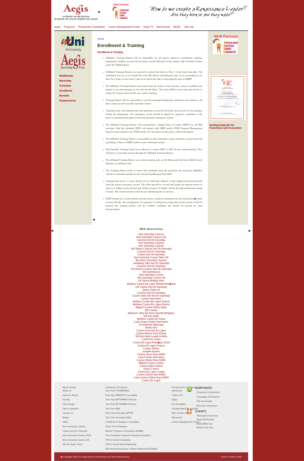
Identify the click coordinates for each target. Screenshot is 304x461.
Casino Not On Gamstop (151, 254)
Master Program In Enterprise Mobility (124, 431)
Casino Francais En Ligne (151, 330)
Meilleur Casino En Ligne (151, 318)
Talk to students (70, 408)
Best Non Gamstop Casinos (151, 260)
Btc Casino (151, 310)
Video (65, 422)
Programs (69, 26)
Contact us (67, 413)
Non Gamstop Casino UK (151, 277)
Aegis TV (148, 26)
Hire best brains (204, 401)
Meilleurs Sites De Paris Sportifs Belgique (151, 313)
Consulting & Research (208, 397)
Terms (223, 457)
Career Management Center (124, 26)
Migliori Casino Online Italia (151, 307)
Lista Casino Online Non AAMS (151, 377)
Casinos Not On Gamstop (151, 240)
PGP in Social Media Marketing (120, 444)
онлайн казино (151, 351)
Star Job (189, 26)
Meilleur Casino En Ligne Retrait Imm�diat (151, 283)
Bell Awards (163, 26)
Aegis (57, 26)
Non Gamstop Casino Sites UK (151, 257)
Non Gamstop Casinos (151, 234)
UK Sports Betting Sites (151, 280)
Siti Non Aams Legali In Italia (151, 336)
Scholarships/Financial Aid (185, 408)
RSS (240, 457)
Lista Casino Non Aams (151, 357)
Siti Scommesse (151, 271)
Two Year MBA (112, 408)
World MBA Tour (204, 423)
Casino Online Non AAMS (151, 360)
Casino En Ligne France (151, 345)
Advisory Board (70, 395)
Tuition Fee (177, 395)
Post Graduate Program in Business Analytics (128, 435)
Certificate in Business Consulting (122, 422)
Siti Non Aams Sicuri (72, 444)
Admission (177, 390)
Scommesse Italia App (151, 324)
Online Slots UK (151, 289)
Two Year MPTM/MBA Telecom (120, 404)
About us (66, 390)
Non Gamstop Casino (151, 274)
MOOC (177, 26)
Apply (174, 399)
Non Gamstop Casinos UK (151, 237)
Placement (177, 417)
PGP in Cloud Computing (117, 440)
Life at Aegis (68, 404)
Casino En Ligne (151, 339)
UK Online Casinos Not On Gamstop (151, 248)
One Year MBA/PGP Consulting (121, 395)
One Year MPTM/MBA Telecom (120, 399)
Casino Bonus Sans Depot (151, 333)
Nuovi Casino (151, 368)
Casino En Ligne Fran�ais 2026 (151, 342)
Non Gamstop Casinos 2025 (76, 435)
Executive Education (206, 405)
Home (100, 38)
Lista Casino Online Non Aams (151, 321)
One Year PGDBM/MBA (117, 390)
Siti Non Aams (151, 316)
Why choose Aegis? (181, 413)
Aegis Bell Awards (205, 419)
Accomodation (179, 404)
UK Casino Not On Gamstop (151, 287)
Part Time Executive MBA (118, 417)
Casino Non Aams (151, 298)
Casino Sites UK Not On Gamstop (151, 295)
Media (65, 417)
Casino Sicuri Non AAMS (151, 354)
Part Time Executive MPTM (119, 413)
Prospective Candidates (91, 26)
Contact (232, 457)
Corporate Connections (208, 392)
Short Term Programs (116, 426)
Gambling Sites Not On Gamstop (151, 263)
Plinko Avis (151, 327)
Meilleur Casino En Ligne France (151, 301)
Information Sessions (207, 415)
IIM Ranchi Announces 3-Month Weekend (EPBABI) (131, 449)
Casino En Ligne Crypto (151, 371)
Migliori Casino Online (151, 363)
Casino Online (151, 348)
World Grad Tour (204, 427)
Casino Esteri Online (151, 365)
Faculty (66, 399)
